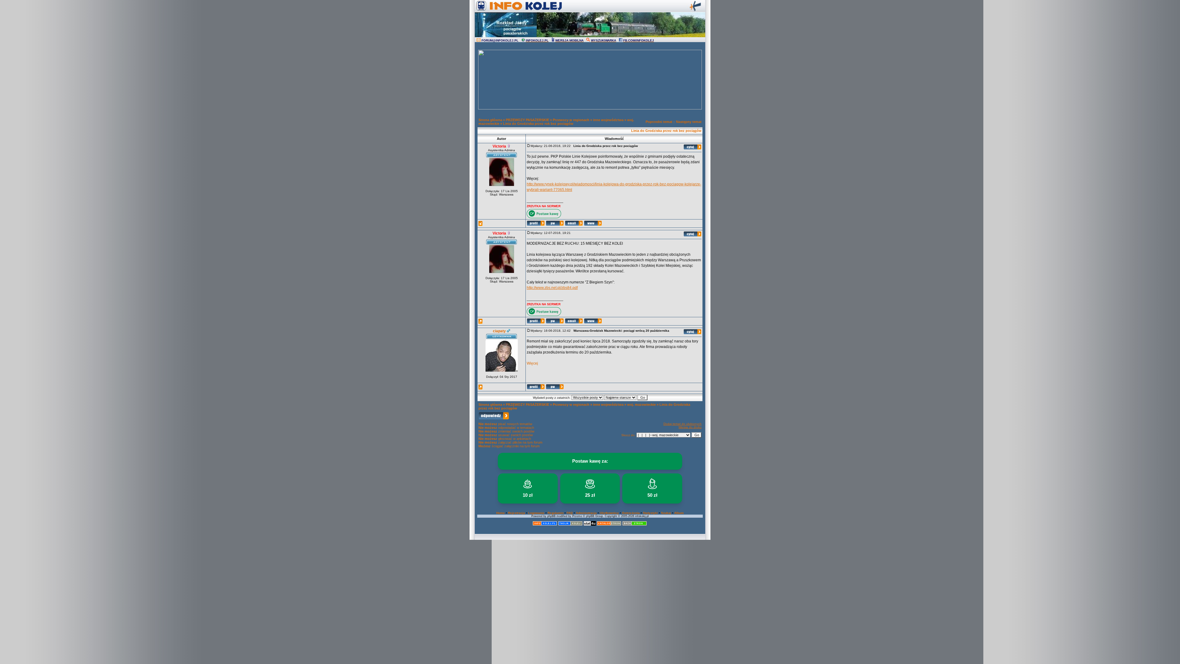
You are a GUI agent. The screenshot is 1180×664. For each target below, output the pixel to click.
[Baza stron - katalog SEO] (634, 524)
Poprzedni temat (659, 122)
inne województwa (608, 120)
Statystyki (650, 513)
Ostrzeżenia (631, 513)
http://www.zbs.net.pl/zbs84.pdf (552, 288)
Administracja (586, 513)
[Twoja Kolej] (570, 524)
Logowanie (536, 513)
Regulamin (556, 513)
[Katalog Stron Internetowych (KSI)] (609, 524)
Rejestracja (516, 513)
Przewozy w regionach (571, 120)
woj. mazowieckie (641, 404)
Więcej (532, 363)
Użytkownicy (609, 513)
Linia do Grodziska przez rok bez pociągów (538, 123)
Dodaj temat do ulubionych (682, 423)
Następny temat (689, 122)
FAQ (570, 513)
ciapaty (499, 331)
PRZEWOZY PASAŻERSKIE (527, 120)
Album (679, 513)
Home (500, 513)
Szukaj (666, 513)
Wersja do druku (690, 427)
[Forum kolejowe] (545, 524)
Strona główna (490, 120)
